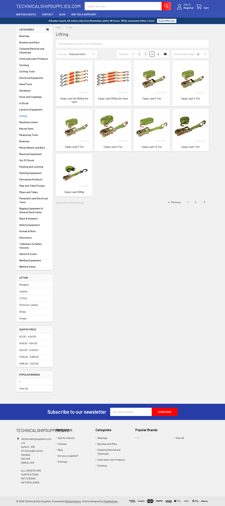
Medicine (24, 141)
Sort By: (62, 54)
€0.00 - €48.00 (27, 336)
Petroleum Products (30, 179)
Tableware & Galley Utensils (30, 245)
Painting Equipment (30, 172)
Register (188, 7)
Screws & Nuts (27, 231)
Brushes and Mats (29, 42)
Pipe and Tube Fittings (32, 185)
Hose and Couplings (30, 96)
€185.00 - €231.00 (29, 363)
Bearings (24, 35)
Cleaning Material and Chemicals (31, 50)
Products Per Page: (184, 54)
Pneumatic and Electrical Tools (33, 200)
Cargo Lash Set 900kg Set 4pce (74, 100)
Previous (175, 202)
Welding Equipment (30, 260)
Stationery (25, 237)
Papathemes (110, 501)
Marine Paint (26, 128)
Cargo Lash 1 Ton (190, 146)
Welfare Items (27, 266)
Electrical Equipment (31, 77)
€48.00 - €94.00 (28, 343)
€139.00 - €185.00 (29, 356)
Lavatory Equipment (30, 109)
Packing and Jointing (31, 166)
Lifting (23, 115)
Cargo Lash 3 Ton (74, 146)
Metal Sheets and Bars (32, 147)
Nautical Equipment (30, 154)
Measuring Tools (28, 134)
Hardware (25, 90)
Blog (62, 14)
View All (23, 388)
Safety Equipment (29, 224)
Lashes (23, 291)
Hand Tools (25, 84)
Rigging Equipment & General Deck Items (31, 210)
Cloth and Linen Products (33, 58)
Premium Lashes (28, 304)
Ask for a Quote (26, 14)
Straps (23, 318)
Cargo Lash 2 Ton (113, 146)
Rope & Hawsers (28, 218)
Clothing (24, 65)
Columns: (123, 54)
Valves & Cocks (28, 253)
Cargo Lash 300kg (74, 191)
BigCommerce (73, 501)
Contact (47, 14)
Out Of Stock (26, 160)
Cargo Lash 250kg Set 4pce (113, 98)
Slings (22, 311)
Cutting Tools (27, 71)
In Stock (23, 103)
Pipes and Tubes (28, 192)
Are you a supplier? (83, 14)
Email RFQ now (167, 21)
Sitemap (62, 461)
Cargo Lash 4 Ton (190, 98)
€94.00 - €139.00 (28, 350)
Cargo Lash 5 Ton (151, 98)
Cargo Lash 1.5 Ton (152, 146)
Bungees (24, 284)
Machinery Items (28, 122)
